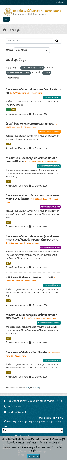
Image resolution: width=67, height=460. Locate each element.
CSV (13, 109)
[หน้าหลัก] (4, 30)
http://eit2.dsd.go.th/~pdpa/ (49, 421)
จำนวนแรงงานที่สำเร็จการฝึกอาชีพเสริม (26, 352)
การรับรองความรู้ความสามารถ (50, 207)
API (27, 387)
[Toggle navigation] (6, 19)
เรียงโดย (9, 50)
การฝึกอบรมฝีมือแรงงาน (52, 97)
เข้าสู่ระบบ (60, 2)
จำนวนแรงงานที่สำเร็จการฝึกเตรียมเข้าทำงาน (29, 277)
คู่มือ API (36, 387)
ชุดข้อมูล (15, 30)
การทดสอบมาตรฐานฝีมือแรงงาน (49, 132)
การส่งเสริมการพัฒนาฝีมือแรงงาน (49, 166)
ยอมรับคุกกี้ (33, 456)
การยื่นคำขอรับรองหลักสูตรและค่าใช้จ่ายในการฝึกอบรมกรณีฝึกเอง (31, 159)
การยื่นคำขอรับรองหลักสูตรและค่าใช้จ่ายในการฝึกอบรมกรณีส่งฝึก (31, 316)
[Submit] (57, 41)
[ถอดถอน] (42, 68)
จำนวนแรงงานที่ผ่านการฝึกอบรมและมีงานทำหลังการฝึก (33, 91)
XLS (8, 109)
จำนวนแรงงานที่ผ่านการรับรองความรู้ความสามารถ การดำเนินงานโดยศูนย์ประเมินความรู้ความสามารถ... (32, 238)
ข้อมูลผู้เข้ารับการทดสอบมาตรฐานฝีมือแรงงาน (30, 124)
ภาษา (4, 426)
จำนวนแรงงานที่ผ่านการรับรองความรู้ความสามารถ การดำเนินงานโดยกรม (32, 197)
